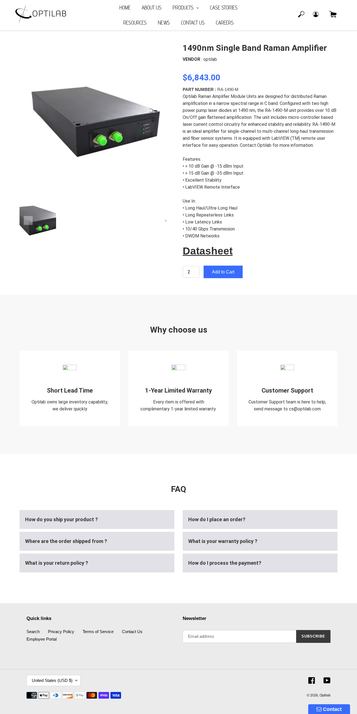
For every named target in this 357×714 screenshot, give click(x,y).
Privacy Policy (61, 631)
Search (33, 631)
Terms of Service (98, 631)
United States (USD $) (52, 680)
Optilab (325, 695)
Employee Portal (41, 639)
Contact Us (132, 631)
